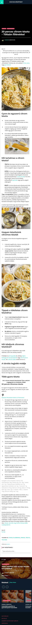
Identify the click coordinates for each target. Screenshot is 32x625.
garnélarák (8, 65)
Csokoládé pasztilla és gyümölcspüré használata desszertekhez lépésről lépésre (11, 608)
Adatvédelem (5, 616)
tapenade (14, 180)
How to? (4, 28)
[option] (13, 600)
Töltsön (4, 539)
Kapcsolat (4, 618)
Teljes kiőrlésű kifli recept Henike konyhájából (15, 567)
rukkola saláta (12, 359)
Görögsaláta (12, 356)
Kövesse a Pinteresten (13, 397)
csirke (24, 63)
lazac (28, 63)
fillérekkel (16, 537)
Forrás (3, 532)
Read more (5, 575)
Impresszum (5, 623)
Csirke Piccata (20, 176)
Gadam (7, 40)
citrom (10, 537)
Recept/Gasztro (11, 28)
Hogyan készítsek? (16, 2)
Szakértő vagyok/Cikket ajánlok (10, 621)
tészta (28, 537)
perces (23, 537)
